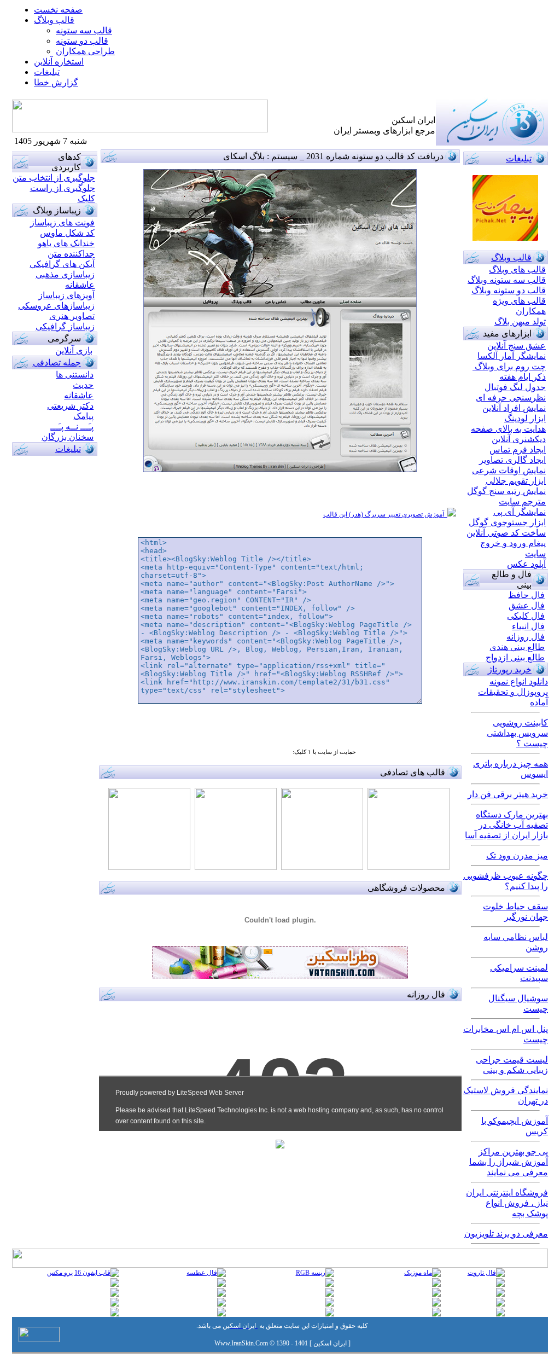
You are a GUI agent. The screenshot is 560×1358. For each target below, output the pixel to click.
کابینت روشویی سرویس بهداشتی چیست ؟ (517, 733)
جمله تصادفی (57, 362)
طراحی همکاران (85, 51)
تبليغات (47, 72)
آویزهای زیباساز (66, 295)
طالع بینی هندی (517, 647)
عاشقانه (80, 284)
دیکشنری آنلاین (519, 439)
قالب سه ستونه (84, 30)
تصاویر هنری (72, 316)
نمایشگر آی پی (519, 511)
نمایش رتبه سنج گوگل (506, 491)
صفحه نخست (58, 9)
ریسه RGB (310, 1272)
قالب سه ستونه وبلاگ (507, 280)
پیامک (83, 416)
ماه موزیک (418, 1272)
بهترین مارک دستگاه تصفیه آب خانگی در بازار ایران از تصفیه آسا (506, 825)
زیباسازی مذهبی (65, 274)
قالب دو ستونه (82, 40)
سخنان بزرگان (68, 437)
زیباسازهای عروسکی (56, 305)
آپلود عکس (526, 563)
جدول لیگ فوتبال (515, 387)
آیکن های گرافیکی (62, 264)
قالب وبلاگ (54, 20)
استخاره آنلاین (59, 61)
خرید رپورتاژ (510, 669)
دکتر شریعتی (70, 405)
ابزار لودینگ (525, 418)
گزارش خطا (56, 82)
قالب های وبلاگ (517, 269)
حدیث (83, 385)
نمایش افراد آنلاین (514, 408)
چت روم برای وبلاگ (509, 366)
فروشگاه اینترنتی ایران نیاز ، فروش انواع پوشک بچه (507, 1203)
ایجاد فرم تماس (517, 449)
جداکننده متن (71, 253)
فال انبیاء (528, 626)
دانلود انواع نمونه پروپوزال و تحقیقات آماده (513, 692)
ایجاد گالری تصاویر (512, 460)
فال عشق (527, 605)
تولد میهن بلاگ (520, 321)
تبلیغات (68, 449)
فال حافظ (526, 595)
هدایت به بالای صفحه (508, 428)
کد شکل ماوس (67, 232)
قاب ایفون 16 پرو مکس (78, 1272)
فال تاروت (482, 1272)
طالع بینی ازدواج (515, 657)
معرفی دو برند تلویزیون (506, 1233)
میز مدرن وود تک (517, 855)
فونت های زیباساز (62, 222)
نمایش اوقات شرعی (509, 470)
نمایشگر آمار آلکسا (511, 356)
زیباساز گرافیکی (65, 326)
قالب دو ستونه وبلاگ (508, 290)
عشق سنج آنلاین (516, 345)
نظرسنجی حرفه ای (511, 397)
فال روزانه (525, 636)
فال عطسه (201, 1272)
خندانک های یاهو (66, 243)
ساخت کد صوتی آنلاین (506, 532)
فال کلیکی (526, 615)
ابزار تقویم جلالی (516, 480)
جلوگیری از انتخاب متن (54, 177)
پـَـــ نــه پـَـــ (72, 426)
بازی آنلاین (73, 350)
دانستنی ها (75, 374)
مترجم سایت (522, 501)
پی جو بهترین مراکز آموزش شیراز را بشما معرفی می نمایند (508, 1162)
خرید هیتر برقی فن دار (508, 794)
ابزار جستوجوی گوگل (507, 522)
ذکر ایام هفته (522, 376)
